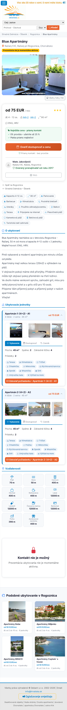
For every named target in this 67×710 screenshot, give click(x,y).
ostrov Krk (49, 705)
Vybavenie (14, 343)
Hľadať (54, 27)
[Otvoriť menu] (4, 3)
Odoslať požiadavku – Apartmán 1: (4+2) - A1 (33, 381)
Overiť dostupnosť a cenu (35, 146)
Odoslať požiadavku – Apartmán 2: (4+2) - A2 (33, 459)
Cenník (46, 343)
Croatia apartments (45, 702)
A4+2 (26, 117)
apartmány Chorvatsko (34, 705)
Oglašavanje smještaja (39, 696)
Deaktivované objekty (14, 702)
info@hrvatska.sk (33, 691)
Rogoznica (35, 34)
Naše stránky (30, 702)
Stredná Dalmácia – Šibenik (14, 34)
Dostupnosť (31, 343)
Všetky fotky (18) (56, 98)
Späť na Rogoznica (14, 185)
